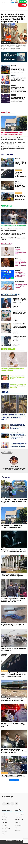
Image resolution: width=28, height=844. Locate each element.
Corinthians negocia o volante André (13, 225)
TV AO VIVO (22, 5)
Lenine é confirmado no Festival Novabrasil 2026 (20, 252)
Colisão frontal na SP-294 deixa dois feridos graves (13, 649)
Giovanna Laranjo (18, 319)
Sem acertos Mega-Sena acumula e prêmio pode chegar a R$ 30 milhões (19, 312)
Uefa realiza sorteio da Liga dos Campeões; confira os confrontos (18, 386)
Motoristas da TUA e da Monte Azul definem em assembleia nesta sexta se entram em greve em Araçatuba (18, 70)
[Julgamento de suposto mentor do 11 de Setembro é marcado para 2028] (6, 341)
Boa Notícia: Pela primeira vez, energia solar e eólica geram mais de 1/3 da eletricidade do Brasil (14, 469)
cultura (7, 243)
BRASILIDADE (8, 349)
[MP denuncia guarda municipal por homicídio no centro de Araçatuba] (14, 765)
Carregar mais (13, 780)
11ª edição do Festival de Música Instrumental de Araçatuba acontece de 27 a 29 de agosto (21, 276)
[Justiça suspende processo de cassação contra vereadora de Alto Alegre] (5, 79)
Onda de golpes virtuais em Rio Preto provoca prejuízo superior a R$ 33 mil (12, 138)
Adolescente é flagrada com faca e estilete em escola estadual (13, 625)
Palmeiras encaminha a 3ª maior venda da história (13, 238)
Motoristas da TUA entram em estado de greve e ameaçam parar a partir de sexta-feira (21, 198)
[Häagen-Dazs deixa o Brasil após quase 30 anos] (7, 285)
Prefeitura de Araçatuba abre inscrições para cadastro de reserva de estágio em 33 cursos (18, 99)
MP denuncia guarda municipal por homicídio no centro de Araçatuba (13, 776)
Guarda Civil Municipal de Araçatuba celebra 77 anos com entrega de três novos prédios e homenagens (21, 176)
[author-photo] (14, 460)
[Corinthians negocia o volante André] (14, 216)
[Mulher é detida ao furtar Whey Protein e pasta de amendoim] (14, 123)
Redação (16, 306)
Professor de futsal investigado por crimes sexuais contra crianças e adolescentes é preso (13, 148)
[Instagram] (8, 803)
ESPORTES (7, 206)
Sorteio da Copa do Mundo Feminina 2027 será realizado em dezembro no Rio (13, 234)
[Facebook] (4, 803)
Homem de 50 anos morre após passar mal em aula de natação (12, 699)
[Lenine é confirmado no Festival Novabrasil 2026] (7, 251)
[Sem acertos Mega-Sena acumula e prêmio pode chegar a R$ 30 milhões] (6, 315)
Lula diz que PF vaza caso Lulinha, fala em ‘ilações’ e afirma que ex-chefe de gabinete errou (20, 300)
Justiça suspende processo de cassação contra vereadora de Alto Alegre (18, 79)
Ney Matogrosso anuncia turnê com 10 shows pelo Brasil (17, 377)
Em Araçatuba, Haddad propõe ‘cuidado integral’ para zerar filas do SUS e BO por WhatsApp (13, 18)
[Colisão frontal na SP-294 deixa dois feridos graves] (14, 638)
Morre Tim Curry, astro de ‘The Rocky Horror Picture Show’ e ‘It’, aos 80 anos (20, 263)
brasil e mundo (11, 294)
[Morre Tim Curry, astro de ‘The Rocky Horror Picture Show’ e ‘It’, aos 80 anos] (7, 262)
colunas (7, 452)
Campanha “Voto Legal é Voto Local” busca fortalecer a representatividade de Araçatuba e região (10, 56)
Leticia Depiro (14, 466)
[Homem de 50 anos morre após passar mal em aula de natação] (14, 689)
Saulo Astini (16, 344)
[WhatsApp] (12, 803)
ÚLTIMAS (6, 477)
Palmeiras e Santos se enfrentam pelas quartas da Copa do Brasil (12, 229)
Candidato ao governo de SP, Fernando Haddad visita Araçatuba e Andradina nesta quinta (20, 187)
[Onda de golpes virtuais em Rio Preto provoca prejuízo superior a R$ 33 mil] (14, 539)
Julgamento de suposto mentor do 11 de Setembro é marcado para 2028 (19, 338)
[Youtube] (16, 803)
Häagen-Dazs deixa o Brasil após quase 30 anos (21, 286)
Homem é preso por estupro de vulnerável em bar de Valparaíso (13, 143)
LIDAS (5, 392)
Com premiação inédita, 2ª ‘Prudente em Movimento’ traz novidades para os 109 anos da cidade (20, 163)
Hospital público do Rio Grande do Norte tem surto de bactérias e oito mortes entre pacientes (19, 325)
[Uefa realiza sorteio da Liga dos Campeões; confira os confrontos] (5, 386)
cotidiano (8, 155)
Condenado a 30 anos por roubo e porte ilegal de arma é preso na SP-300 (13, 724)
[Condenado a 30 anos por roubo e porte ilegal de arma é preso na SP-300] (14, 713)
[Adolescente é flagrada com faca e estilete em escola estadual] (14, 614)
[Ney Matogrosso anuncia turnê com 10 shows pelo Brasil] (5, 377)
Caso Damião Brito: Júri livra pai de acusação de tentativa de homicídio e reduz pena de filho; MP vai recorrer (18, 90)
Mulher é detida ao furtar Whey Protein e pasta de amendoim (11, 133)
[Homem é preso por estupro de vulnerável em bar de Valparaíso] (14, 564)
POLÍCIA (6, 113)
